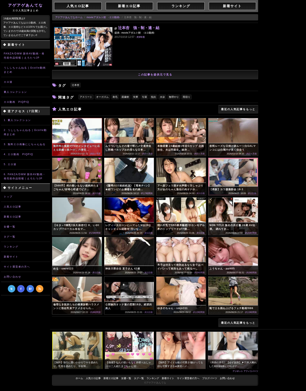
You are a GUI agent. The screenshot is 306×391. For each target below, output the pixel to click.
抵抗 (153, 97)
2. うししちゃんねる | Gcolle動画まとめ (25, 132)
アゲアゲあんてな (25, 7)
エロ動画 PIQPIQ (16, 102)
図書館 (125, 97)
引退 (144, 97)
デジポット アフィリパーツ (245, 371)
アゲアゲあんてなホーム (69, 17)
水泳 (162, 97)
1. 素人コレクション (17, 120)
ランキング (11, 246)
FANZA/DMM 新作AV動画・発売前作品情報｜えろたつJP (24, 55)
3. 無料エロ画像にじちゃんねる (25, 144)
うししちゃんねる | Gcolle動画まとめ (25, 69)
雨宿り (186, 97)
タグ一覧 (9, 236)
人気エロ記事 (12, 206)
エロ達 (8, 81)
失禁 (135, 97)
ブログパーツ (209, 378)
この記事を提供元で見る (155, 74)
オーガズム (102, 97)
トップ (8, 196)
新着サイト (11, 256)
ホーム (79, 378)
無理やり (174, 97)
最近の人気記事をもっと (238, 109)
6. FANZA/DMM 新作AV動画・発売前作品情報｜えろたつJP (25, 176)
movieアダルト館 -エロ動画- (103, 17)
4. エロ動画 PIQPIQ (18, 154)
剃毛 (115, 97)
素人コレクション (15, 92)
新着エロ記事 (12, 216)
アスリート (86, 97)
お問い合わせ (12, 276)
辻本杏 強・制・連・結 (138, 28)
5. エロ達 (10, 164)
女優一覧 (9, 226)
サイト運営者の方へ (17, 266)
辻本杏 (75, 85)
